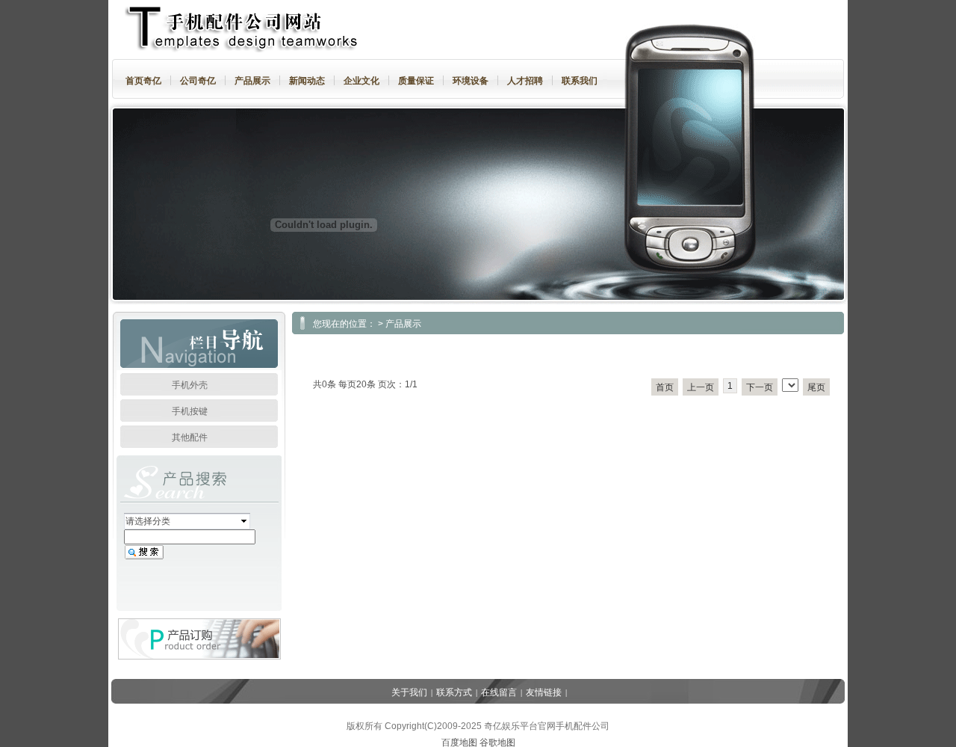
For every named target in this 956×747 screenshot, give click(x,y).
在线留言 (499, 692)
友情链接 (544, 692)
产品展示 (252, 81)
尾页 (816, 387)
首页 (665, 387)
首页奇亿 (143, 81)
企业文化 (361, 81)
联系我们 (580, 81)
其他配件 (190, 437)
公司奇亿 (198, 81)
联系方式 (454, 692)
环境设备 (470, 81)
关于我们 (409, 692)
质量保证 (416, 81)
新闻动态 (307, 81)
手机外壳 (190, 385)
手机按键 (190, 411)
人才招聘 (525, 81)
